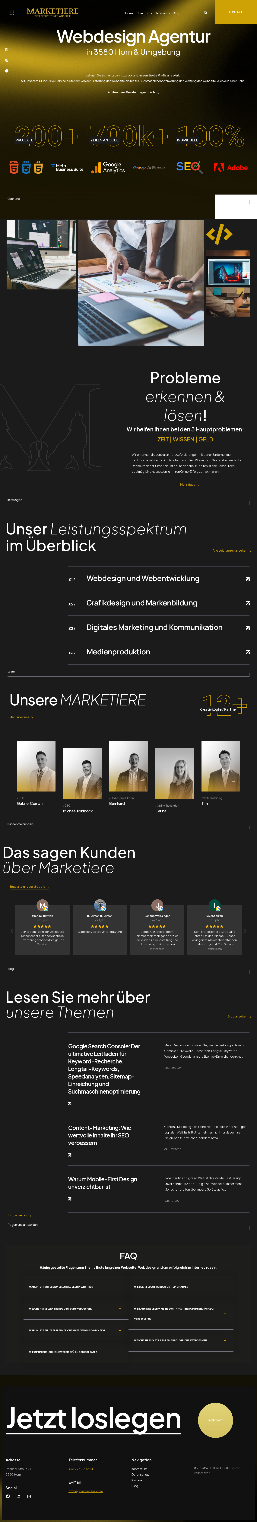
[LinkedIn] (18, 1497)
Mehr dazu (187, 484)
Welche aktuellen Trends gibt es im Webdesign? (60, 1308)
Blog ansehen (237, 1016)
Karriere (136, 1480)
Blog (176, 13)
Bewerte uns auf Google (27, 886)
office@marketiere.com (85, 1491)
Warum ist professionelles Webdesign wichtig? (61, 1286)
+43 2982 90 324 (80, 1469)
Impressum (139, 1469)
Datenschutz (140, 1474)
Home (129, 13)
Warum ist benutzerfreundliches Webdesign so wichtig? (67, 1330)
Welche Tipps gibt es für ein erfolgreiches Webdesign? (170, 1340)
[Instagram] (29, 1497)
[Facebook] (8, 1497)
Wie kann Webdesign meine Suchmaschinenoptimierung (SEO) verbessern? (174, 1313)
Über (142, 13)
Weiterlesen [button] (42, 949)
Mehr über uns (19, 717)
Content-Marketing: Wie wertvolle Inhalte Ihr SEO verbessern (99, 1135)
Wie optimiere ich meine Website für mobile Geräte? (63, 1352)
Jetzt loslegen (93, 1417)
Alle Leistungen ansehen (230, 550)
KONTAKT (236, 12)
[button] (245, 931)
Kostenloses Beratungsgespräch (131, 92)
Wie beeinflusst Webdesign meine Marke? (161, 1286)
